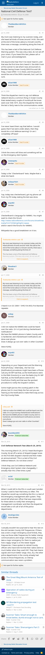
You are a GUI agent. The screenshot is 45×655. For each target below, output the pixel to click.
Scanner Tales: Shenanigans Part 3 (22, 627)
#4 (43, 148)
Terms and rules (16, 653)
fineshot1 (12, 266)
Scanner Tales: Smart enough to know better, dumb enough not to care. (25, 616)
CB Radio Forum (19, 582)
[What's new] (42, 3)
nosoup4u (12, 161)
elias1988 (12, 82)
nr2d (10, 476)
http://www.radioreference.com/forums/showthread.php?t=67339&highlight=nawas (22, 221)
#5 (43, 169)
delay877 (9, 607)
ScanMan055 (14, 433)
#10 (42, 361)
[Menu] (3, 3)
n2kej (10, 314)
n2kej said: (6, 407)
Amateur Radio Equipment (19, 595)
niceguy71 (9, 582)
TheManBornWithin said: (11, 240)
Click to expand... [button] (23, 259)
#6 (43, 190)
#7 (43, 212)
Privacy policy (29, 653)
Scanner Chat (15, 620)
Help (37, 653)
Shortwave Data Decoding (22, 607)
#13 (42, 524)
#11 (42, 442)
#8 (43, 275)
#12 (42, 485)
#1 (43, 33)
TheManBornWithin (10, 15)
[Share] (39, 33)
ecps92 (11, 203)
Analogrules (13, 515)
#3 (43, 122)
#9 (43, 323)
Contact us (5, 653)
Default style (7, 649)
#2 (43, 91)
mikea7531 (13, 182)
